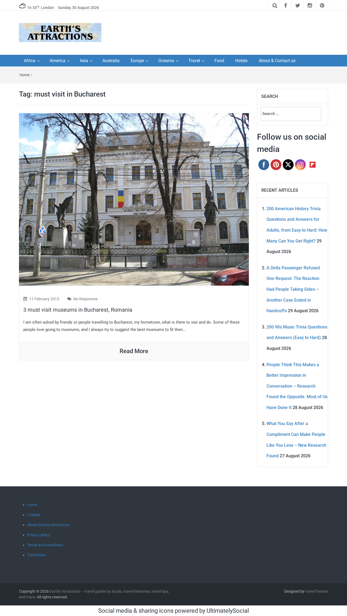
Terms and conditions (45, 545)
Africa (29, 60)
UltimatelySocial (228, 610)
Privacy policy (38, 535)
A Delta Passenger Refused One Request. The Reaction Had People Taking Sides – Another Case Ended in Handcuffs (293, 289)
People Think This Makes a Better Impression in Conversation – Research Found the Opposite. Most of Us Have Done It (296, 386)
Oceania (166, 60)
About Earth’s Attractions (48, 525)
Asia (84, 60)
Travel (194, 60)
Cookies (33, 515)
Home (25, 75)
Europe (137, 60)
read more (134, 351)
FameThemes (316, 591)
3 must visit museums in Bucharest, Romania (77, 310)
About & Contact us (277, 60)
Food (219, 60)
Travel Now (36, 555)
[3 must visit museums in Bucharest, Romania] (134, 199)
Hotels (241, 60)
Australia (111, 60)
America (57, 60)
